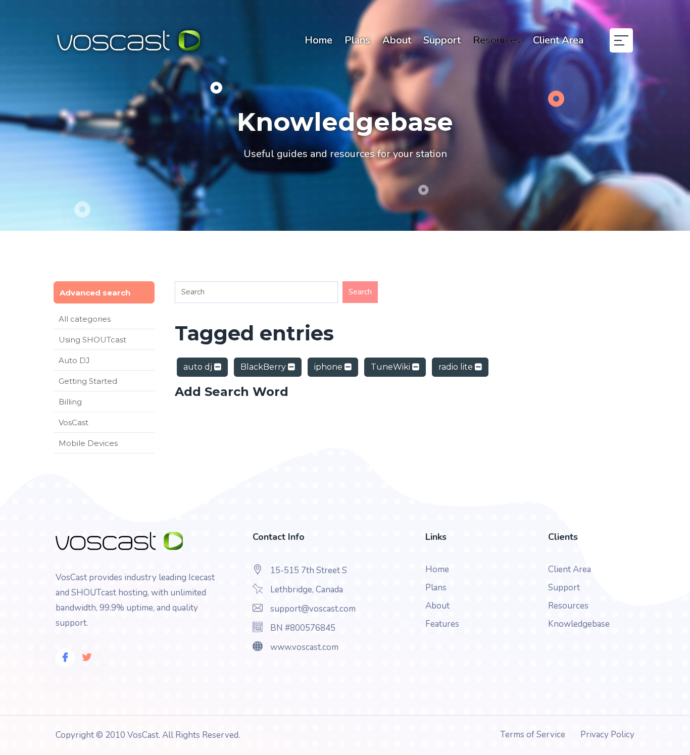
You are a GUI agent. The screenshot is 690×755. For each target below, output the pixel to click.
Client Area (558, 40)
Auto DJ (74, 360)
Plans (357, 40)
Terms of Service (532, 734)
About (396, 40)
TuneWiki (391, 367)
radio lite (456, 367)
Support (442, 40)
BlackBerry (264, 367)
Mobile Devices (88, 443)
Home (318, 40)
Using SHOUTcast (92, 339)
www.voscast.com (304, 647)
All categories (85, 319)
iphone (329, 367)
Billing (70, 402)
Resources (497, 40)
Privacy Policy (607, 734)
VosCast (73, 422)
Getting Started (88, 381)
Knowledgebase (579, 624)
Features (442, 624)
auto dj (198, 367)
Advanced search (95, 292)
